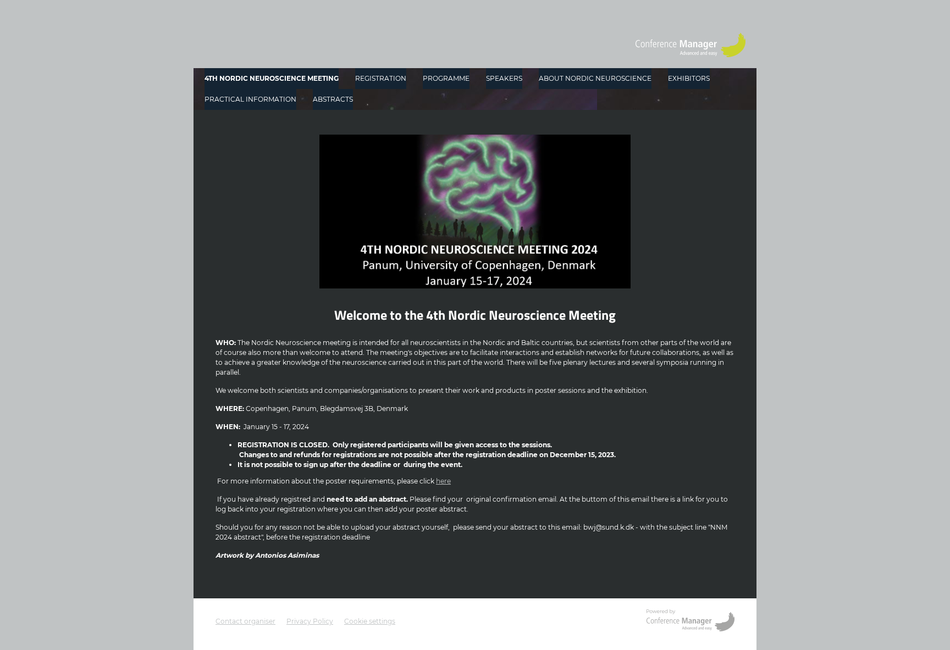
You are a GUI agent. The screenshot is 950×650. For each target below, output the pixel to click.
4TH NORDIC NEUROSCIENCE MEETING (272, 78)
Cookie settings (369, 621)
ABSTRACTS (333, 99)
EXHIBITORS (689, 78)
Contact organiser (245, 621)
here (443, 481)
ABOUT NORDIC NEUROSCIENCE (595, 78)
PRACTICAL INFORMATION (250, 99)
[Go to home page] (690, 45)
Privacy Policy (309, 621)
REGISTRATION (380, 78)
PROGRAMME (446, 78)
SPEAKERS (504, 78)
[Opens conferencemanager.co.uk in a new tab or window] (690, 621)
